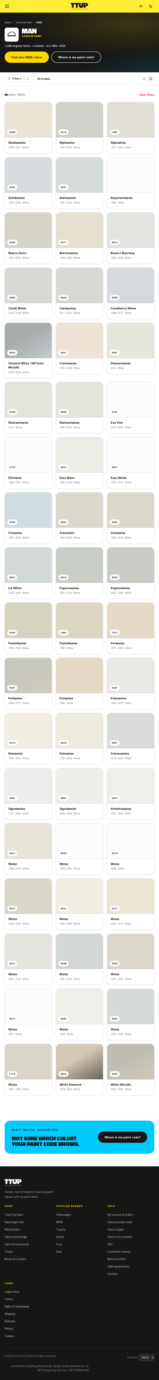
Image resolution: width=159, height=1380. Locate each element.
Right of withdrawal (17, 1306)
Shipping (10, 1314)
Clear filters (146, 95)
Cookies (9, 1336)
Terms (9, 1299)
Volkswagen (63, 1214)
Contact (113, 1274)
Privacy (9, 1328)
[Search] (150, 78)
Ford (59, 1244)
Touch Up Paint (23, 22)
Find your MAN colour (26, 57)
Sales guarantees (119, 1266)
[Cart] (150, 6)
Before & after (117, 1259)
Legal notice (12, 1291)
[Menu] (7, 6)
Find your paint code (120, 1222)
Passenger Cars (14, 1222)
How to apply (116, 1229)
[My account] (141, 6)
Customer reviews (119, 1251)
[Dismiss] (59, 1367)
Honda (60, 1237)
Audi (59, 1251)
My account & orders (120, 1214)
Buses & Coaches (15, 1259)
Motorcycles (12, 1229)
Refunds (10, 1321)
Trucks (9, 1251)
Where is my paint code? (76, 57)
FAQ (110, 1244)
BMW (59, 1222)
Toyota (60, 1229)
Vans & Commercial (17, 1244)
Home (8, 22)
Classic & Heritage (16, 1237)
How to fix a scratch (120, 1237)
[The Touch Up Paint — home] (79, 6)
